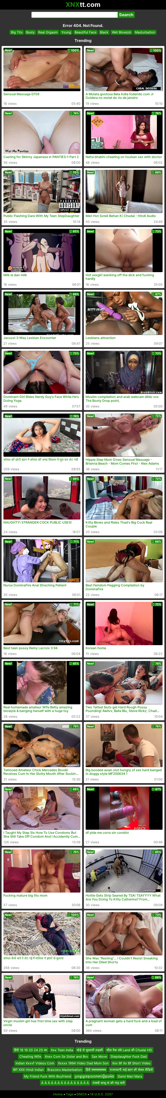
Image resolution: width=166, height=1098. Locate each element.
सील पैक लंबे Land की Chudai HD (129, 1050)
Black (104, 32)
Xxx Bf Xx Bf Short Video (131, 1063)
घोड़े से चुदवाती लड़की (90, 1050)
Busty (30, 32)
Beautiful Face (85, 32)
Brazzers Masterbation (64, 1070)
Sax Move (99, 1057)
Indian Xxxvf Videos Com (35, 1063)
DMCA (82, 1094)
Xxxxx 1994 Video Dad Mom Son (83, 1063)
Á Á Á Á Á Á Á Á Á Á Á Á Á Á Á (65, 1083)
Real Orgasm (48, 32)
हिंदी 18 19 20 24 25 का (30, 1050)
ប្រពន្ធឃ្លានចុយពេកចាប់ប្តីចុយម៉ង (94, 1076)
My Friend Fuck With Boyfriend (47, 1076)
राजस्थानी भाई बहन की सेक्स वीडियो (131, 1070)
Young (66, 32)
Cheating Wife (30, 1057)
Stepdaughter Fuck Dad (129, 1057)
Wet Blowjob (121, 32)
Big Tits (16, 32)
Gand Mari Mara (130, 1076)
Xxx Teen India (62, 1050)
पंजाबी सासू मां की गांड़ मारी (109, 1083)
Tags (69, 1094)
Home (58, 1094)
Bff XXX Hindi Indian (28, 1070)
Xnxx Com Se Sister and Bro (66, 1057)
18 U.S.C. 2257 (101, 1094)
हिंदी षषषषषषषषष (96, 1070)
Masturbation (145, 32)
